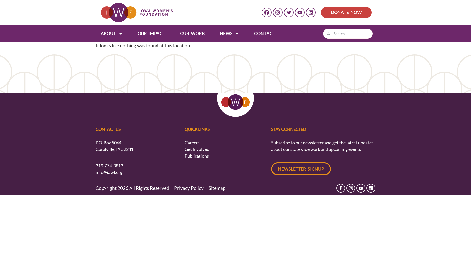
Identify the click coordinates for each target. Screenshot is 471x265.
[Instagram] (278, 12)
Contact (264, 33)
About (108, 33)
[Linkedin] (311, 12)
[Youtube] (300, 12)
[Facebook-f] (340, 188)
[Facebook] (267, 12)
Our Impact (151, 33)
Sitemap (217, 188)
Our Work (192, 33)
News (226, 33)
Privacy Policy (189, 188)
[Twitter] (289, 12)
